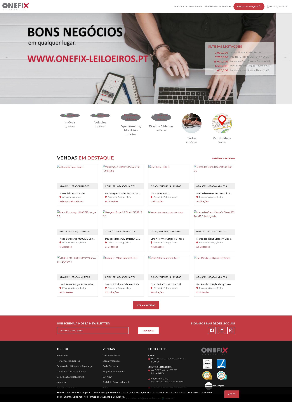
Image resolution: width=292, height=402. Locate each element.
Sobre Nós (62, 355)
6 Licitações (65, 247)
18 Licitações (111, 201)
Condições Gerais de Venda (71, 371)
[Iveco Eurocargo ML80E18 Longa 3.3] (77, 222)
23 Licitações (203, 247)
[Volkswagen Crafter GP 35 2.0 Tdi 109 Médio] (123, 177)
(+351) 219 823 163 (159, 378)
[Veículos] (100, 115)
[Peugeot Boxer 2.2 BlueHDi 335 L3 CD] (123, 222)
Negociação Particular (114, 371)
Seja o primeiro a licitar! (71, 201)
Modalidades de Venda (217, 6)
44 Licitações (66, 292)
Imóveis (70, 122)
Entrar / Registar (278, 6)
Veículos (100, 122)
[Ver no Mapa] (222, 123)
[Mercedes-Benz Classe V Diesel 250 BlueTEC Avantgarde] (214, 222)
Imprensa (61, 382)
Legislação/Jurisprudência (70, 377)
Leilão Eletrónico (111, 355)
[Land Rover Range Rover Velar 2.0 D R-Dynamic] (77, 268)
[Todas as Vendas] (192, 123)
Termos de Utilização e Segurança (74, 366)
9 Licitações (202, 201)
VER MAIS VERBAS (146, 305)
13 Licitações (157, 201)
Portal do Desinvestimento (188, 6)
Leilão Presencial (111, 361)
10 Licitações (202, 292)
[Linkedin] (221, 331)
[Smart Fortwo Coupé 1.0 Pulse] (168, 222)
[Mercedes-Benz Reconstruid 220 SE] (214, 177)
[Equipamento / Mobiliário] (131, 117)
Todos (191, 138)
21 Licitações (111, 247)
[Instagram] (230, 331)
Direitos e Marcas (161, 126)
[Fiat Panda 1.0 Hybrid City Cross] (214, 268)
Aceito (232, 394)
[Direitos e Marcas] (161, 117)
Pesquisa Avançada (248, 6)
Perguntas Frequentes (68, 361)
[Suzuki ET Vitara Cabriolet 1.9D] (123, 268)
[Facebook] (211, 331)
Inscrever (148, 331)
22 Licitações (112, 292)
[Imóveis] (69, 115)
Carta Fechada (110, 366)
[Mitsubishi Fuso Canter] (77, 177)
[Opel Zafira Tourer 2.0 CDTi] (168, 268)
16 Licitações (157, 247)
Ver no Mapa (222, 138)
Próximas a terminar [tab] (223, 158)
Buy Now (107, 377)
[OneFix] (15, 6)
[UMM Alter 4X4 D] (168, 177)
